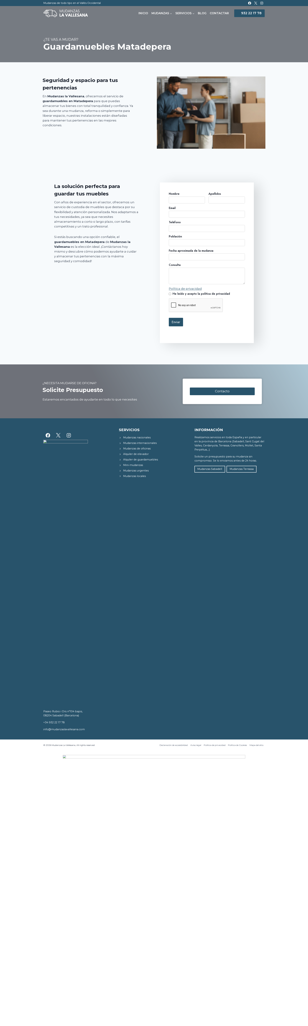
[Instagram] (262, 3)
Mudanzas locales (134, 476)
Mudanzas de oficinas (137, 448)
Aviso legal (195, 745)
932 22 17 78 (251, 13)
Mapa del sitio (256, 745)
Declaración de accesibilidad (174, 745)
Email (172, 208)
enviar (176, 322)
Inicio (143, 13)
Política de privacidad (185, 288)
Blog (202, 13)
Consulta (175, 265)
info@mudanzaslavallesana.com (64, 729)
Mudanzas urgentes (136, 470)
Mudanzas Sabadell (209, 469)
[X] (256, 3)
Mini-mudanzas (133, 465)
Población (175, 236)
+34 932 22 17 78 (54, 722)
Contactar (219, 13)
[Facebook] (250, 3)
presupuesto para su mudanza (228, 456)
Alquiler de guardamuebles (140, 459)
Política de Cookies (237, 745)
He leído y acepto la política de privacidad (201, 294)
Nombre (174, 194)
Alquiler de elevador (136, 454)
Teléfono (175, 222)
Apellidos (215, 194)
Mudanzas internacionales (140, 443)
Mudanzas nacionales (137, 437)
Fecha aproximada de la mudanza (191, 251)
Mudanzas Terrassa (242, 469)
